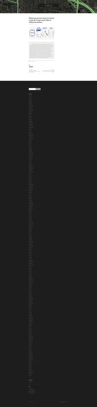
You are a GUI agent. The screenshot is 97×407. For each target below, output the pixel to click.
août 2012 (30, 342)
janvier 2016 (30, 277)
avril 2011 (30, 367)
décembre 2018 (31, 222)
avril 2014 (30, 310)
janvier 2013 (30, 334)
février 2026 (30, 102)
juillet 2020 (30, 192)
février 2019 (30, 219)
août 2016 (30, 266)
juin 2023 (30, 143)
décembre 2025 (31, 105)
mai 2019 (30, 214)
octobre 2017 (30, 244)
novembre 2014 (31, 299)
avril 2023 (30, 146)
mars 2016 (30, 274)
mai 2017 (30, 252)
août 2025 (30, 111)
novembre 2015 (31, 280)
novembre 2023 (31, 135)
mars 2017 (30, 255)
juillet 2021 (30, 173)
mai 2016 (30, 271)
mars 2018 (30, 236)
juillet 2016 (30, 268)
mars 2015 (30, 293)
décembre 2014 (31, 298)
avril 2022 (30, 162)
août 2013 (30, 323)
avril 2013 (30, 329)
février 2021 (30, 181)
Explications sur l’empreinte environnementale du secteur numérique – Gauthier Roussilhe (35, 70)
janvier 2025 (30, 121)
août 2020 (30, 190)
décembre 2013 (31, 317)
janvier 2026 (30, 103)
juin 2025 (30, 114)
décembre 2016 (31, 260)
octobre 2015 (30, 282)
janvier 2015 (30, 296)
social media (31, 66)
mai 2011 (30, 366)
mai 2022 (30, 160)
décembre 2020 (31, 184)
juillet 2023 (30, 141)
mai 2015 (30, 290)
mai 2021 (30, 176)
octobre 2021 (30, 170)
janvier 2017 (30, 258)
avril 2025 (30, 116)
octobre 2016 (30, 263)
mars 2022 (30, 163)
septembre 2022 (31, 157)
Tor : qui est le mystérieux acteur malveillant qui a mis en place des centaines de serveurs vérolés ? (48, 70)
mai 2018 (30, 233)
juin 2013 (30, 326)
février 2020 (30, 200)
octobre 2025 (30, 108)
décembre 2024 (31, 122)
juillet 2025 (30, 113)
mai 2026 (30, 97)
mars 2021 (30, 179)
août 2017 (30, 247)
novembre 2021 (31, 168)
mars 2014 (30, 312)
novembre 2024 (31, 124)
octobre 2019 (30, 206)
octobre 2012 (30, 339)
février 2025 (30, 119)
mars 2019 (30, 217)
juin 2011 (30, 364)
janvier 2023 (30, 151)
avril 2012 (30, 348)
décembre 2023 (31, 133)
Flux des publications (31, 389)
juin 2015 (30, 288)
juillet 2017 (30, 249)
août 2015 (30, 285)
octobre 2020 (30, 187)
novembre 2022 (31, 154)
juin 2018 (30, 231)
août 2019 (30, 209)
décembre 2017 (31, 241)
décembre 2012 (31, 336)
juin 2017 (30, 250)
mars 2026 (30, 100)
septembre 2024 (31, 127)
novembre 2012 (31, 337)
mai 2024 (30, 132)
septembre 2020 (31, 189)
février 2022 (30, 165)
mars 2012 (30, 350)
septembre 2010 (31, 372)
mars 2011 (30, 369)
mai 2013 (30, 328)
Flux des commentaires (32, 391)
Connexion (30, 388)
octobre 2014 (30, 301)
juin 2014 (30, 307)
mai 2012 (30, 347)
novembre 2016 (31, 261)
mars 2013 (30, 331)
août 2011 (30, 361)
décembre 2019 (31, 203)
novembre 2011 (31, 356)
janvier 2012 (30, 353)
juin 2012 (30, 345)
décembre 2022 (31, 152)
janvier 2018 (30, 239)
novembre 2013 (31, 318)
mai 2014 (30, 309)
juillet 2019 (30, 211)
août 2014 (30, 304)
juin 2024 (30, 130)
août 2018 (30, 228)
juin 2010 (30, 375)
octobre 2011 (30, 358)
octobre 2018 (30, 225)
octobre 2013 (30, 320)
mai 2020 (30, 195)
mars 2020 (30, 198)
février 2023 (30, 149)
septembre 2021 (31, 171)
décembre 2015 (31, 279)
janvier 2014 (30, 315)
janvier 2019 (30, 220)
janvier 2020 (30, 201)
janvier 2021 (30, 182)
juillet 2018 (30, 230)
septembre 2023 (31, 138)
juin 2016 (30, 269)
